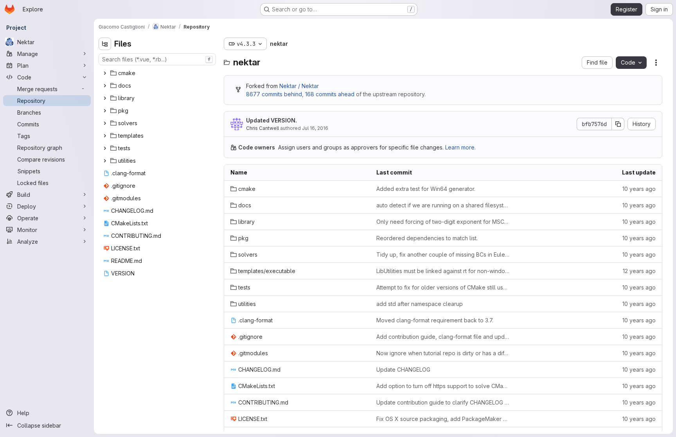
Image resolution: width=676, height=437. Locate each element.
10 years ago (639, 188)
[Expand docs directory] (105, 85)
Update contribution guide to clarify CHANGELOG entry (443, 402)
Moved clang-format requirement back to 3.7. (434, 320)
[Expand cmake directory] (105, 73)
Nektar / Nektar (299, 86)
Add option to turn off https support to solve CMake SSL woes (443, 386)
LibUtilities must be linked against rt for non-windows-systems (443, 271)
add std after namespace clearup (419, 303)
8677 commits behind (274, 94)
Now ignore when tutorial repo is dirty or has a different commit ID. (443, 353)
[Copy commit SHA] (618, 124)
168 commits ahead (329, 94)
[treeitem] (158, 73)
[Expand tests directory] (105, 148)
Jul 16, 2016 (315, 128)
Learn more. (460, 147)
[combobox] (157, 59)
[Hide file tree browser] (105, 44)
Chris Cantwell (262, 128)
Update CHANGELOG (403, 369)
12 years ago (639, 271)
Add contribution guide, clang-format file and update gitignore (443, 336)
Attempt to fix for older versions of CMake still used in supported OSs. (443, 287)
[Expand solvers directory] (105, 123)
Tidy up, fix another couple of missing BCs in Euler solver (443, 254)
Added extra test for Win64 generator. (425, 188)
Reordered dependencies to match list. (427, 238)
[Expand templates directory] (105, 135)
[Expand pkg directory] (105, 110)
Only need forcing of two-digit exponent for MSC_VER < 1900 (443, 221)
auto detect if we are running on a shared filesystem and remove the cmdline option (443, 205)
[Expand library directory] (105, 98)
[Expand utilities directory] (105, 160)
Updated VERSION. (271, 120)
